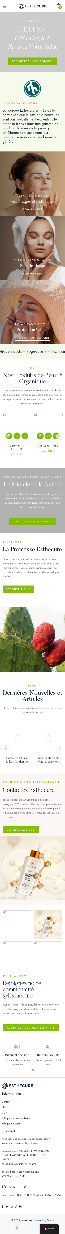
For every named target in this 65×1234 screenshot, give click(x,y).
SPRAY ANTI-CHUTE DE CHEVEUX (17, 449)
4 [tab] (32, 460)
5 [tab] (41, 460)
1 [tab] (6, 460)
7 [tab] (58, 460)
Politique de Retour (11, 1123)
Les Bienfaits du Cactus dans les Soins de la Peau (48, 762)
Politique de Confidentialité (16, 1118)
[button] (59, 6)
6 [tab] (49, 460)
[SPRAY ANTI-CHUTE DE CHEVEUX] (17, 427)
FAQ (4, 1107)
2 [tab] (15, 460)
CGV (4, 1112)
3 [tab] (23, 460)
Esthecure (26, 1220)
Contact (6, 1101)
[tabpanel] (17, 436)
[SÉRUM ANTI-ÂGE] (48, 427)
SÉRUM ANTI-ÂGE (48, 446)
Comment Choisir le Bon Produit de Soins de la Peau (17, 762)
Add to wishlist (17, 435)
